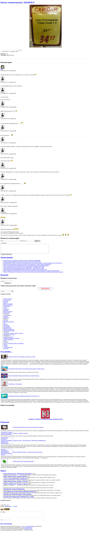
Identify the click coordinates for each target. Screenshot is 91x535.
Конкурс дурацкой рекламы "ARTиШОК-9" (18, 2)
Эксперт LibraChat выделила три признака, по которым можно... (23, 375)
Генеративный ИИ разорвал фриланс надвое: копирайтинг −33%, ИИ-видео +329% (23, 268)
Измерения (6, 317)
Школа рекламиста (8, 311)
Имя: (2, 240)
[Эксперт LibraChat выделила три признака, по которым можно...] (4, 377)
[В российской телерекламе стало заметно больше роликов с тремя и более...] (4, 371)
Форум (3, 471)
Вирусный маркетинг (8, 321)
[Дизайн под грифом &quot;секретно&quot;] (7, 434)
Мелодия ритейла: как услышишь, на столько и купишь (21, 356)
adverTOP (5, 301)
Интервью (5, 310)
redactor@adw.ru (28, 528)
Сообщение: (4, 243)
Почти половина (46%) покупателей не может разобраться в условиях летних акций (23, 266)
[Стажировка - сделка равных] (4, 386)
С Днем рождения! (8, 347)
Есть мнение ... (7, 306)
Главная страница (7, 298)
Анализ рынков (7, 257)
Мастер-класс (6, 312)
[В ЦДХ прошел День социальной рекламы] (4, 463)
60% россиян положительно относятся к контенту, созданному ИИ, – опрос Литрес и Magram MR (27, 264)
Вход (2, 523)
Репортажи (6, 309)
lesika (2, 69)
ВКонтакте (9, 506)
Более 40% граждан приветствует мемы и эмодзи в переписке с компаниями (22, 260)
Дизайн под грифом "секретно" (20, 433)
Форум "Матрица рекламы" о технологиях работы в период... (28, 452)
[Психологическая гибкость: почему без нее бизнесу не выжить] (4, 429)
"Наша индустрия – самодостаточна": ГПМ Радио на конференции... (29, 440)
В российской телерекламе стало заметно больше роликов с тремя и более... (26, 368)
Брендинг (5, 320)
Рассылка (4, 275)
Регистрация (8, 523)
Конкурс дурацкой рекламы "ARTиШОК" (13, 343)
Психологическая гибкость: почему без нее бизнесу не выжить (28, 427)
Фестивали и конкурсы (9, 334)
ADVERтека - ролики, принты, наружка (13, 333)
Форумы (5, 346)
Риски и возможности (8, 329)
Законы (5, 340)
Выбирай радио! (7, 328)
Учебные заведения (8, 339)
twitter (15, 506)
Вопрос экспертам (7, 305)
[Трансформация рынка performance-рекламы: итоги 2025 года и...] (4, 398)
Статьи (5, 307)
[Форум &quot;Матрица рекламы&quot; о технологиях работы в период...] (7, 454)
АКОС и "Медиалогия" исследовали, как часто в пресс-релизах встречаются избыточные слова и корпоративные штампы (33, 271)
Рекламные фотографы (9, 330)
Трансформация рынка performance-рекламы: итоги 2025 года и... (24, 396)
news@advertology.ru (27, 527)
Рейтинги (5, 316)
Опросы (5, 344)
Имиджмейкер (6, 326)
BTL (4, 323)
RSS (3, 506)
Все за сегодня (6, 300)
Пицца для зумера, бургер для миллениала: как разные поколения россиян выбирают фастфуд (26, 265)
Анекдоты (5, 348)
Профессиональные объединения (11, 338)
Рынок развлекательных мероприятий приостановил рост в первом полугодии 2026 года (25, 269)
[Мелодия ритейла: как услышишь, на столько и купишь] (4, 358)
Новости (5, 302)
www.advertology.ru (30, 526)
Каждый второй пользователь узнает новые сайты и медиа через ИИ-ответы (22, 261)
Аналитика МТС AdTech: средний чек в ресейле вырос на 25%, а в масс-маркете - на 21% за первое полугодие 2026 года (32, 263)
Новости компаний (8, 303)
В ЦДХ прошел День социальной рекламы (23, 461)
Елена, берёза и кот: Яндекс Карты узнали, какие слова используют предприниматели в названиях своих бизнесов (31, 270)
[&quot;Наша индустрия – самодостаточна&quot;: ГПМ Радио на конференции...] (7, 443)
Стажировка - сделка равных (15, 384)
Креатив (5, 324)
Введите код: (23, 240)
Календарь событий (8, 337)
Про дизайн (6, 325)
